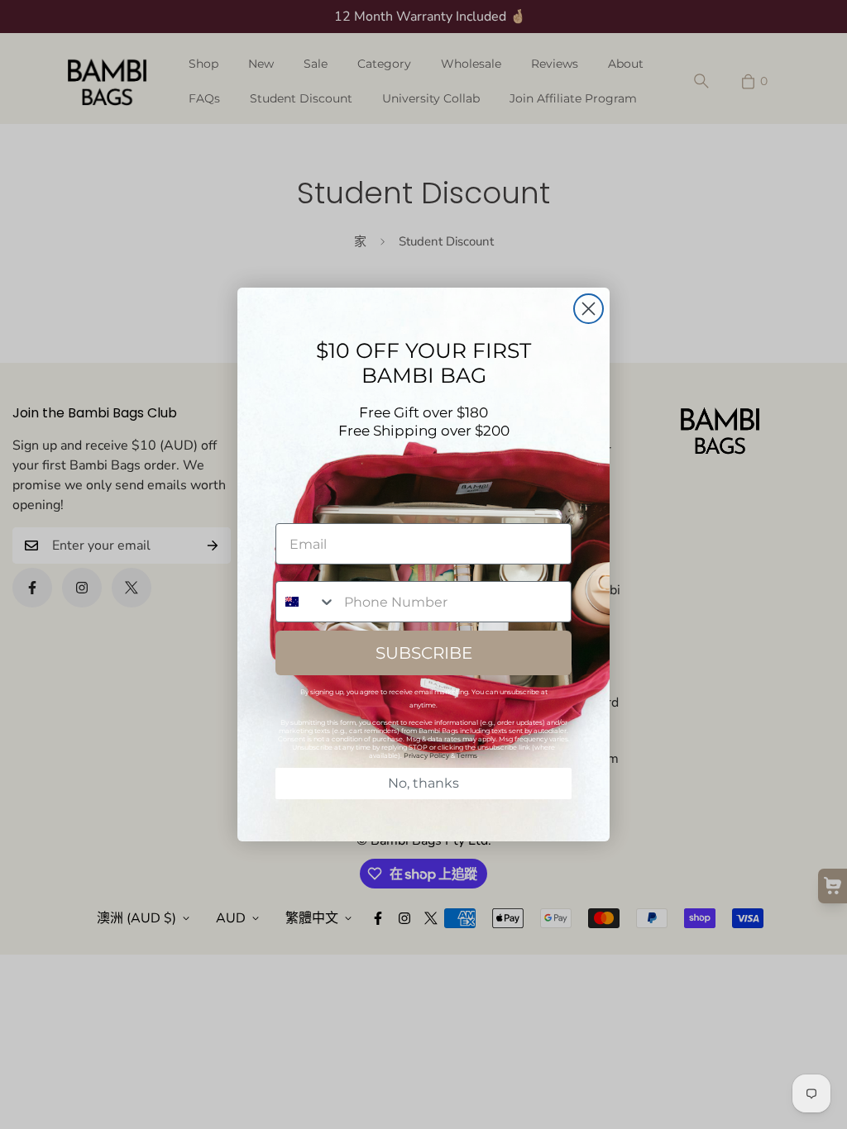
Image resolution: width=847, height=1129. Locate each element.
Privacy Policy (426, 755)
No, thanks (423, 783)
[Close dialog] (588, 308)
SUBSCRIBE (424, 653)
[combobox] (306, 602)
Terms (467, 755)
